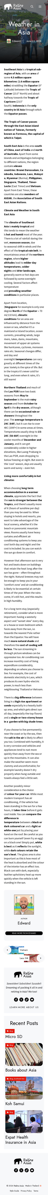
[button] (32, 7)
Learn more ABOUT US (24, 1007)
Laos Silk (24, 958)
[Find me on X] (21, 1000)
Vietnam (24, 950)
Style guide (14, 1190)
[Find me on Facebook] (16, 1000)
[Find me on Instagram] (27, 1000)
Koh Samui (14, 1104)
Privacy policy (26, 1190)
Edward (24, 923)
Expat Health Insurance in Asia (20, 1139)
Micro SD (13, 1036)
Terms (35, 1190)
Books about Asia (20, 1070)
